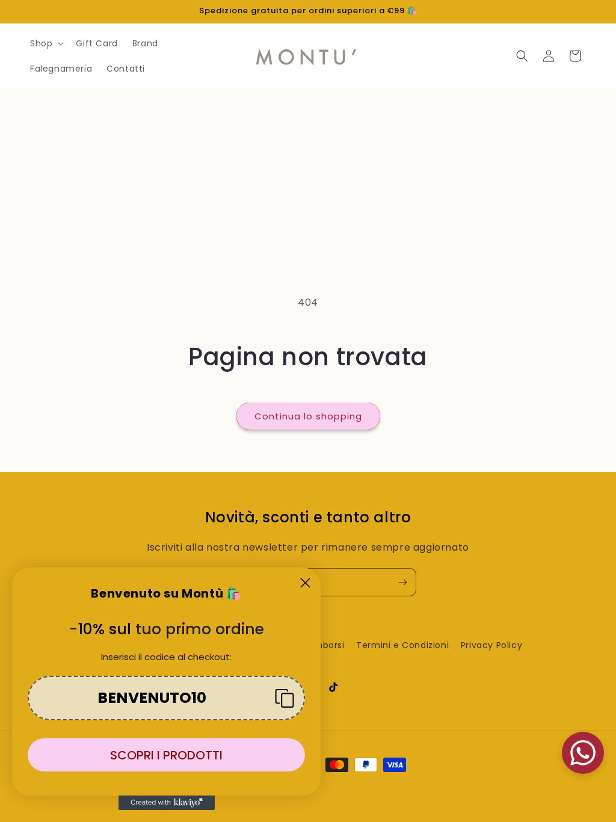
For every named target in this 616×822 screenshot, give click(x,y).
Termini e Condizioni (402, 645)
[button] (46, 43)
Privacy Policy (491, 645)
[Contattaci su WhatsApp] (583, 753)
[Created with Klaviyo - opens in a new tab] (167, 803)
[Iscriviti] (402, 582)
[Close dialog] (305, 582)
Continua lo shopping (308, 416)
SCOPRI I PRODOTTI (166, 755)
